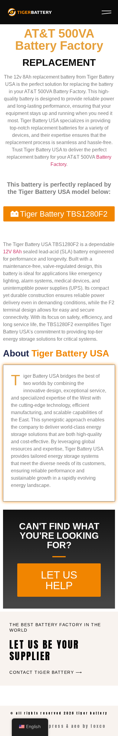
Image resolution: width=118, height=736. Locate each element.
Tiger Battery (92, 713)
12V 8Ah (12, 251)
